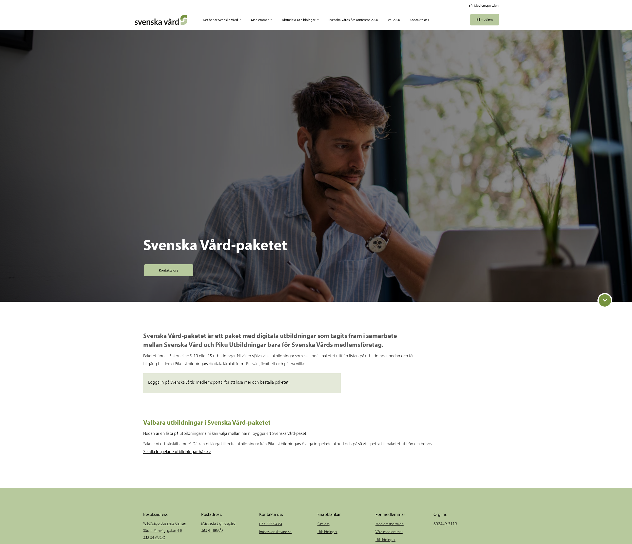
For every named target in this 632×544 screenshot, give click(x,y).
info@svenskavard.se (275, 531)
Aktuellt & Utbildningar (299, 20)
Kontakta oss (419, 20)
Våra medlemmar (389, 531)
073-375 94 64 (270, 523)
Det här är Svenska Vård (220, 20)
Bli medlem (484, 19)
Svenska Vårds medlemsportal (196, 382)
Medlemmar (260, 20)
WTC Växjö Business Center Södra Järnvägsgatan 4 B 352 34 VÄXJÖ (164, 530)
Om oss (323, 523)
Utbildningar (327, 531)
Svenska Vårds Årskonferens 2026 (353, 20)
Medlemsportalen (486, 5)
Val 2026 (394, 20)
